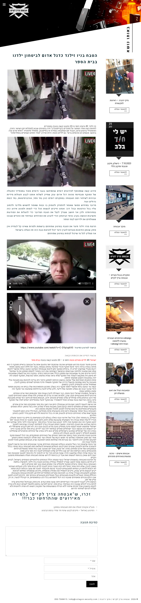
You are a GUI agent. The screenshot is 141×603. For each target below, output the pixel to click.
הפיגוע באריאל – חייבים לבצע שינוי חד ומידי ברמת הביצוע (68, 510)
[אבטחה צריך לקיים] (19, 9)
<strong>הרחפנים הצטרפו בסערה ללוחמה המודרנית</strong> (119, 341)
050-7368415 (61, 599)
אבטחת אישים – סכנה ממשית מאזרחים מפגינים (119, 455)
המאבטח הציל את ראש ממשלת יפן (119, 392)
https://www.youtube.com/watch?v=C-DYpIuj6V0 (47, 347)
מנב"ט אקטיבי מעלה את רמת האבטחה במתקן (74, 507)
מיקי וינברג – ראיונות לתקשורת (119, 102)
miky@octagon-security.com (83, 599)
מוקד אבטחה (119, 226)
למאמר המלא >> (120, 110)
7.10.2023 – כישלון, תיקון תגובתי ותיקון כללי (119, 165)
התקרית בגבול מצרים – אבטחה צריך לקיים (119, 276)
